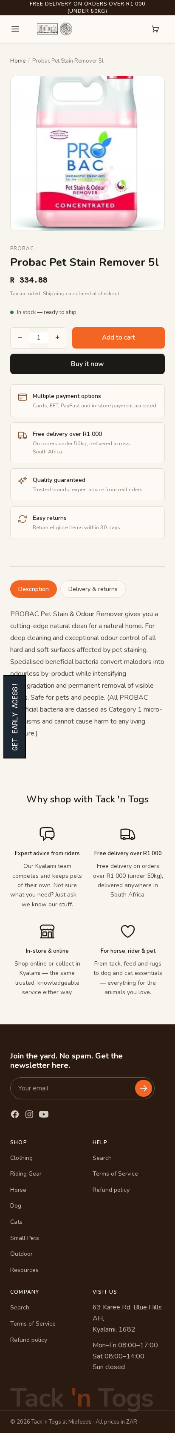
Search (102, 1158)
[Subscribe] (143, 1088)
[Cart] (155, 29)
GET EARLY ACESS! (14, 717)
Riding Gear (26, 1174)
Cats (16, 1222)
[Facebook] (15, 1114)
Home (17, 61)
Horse (18, 1190)
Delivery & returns (93, 589)
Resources (24, 1270)
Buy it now (87, 364)
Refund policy (111, 1190)
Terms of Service (115, 1174)
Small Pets (24, 1238)
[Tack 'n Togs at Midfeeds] (54, 28)
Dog (15, 1206)
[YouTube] (43, 1114)
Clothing (21, 1158)
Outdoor (21, 1254)
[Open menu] (15, 29)
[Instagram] (29, 1114)
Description (33, 589)
